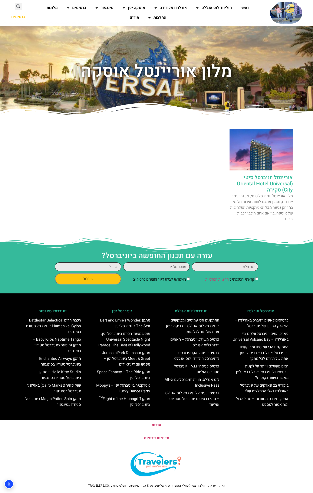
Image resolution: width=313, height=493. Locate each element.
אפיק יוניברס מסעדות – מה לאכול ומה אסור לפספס (262, 401)
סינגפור (107, 8)
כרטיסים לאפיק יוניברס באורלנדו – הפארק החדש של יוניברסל (261, 323)
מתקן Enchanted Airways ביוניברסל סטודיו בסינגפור (60, 361)
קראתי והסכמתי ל (229, 279)
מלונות (52, 8)
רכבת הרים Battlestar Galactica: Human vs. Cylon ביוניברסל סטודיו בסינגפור (53, 326)
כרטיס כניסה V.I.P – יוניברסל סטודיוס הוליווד (196, 369)
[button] (18, 6)
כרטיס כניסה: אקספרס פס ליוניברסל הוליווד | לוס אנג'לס (196, 356)
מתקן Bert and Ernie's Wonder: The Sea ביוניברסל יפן (125, 323)
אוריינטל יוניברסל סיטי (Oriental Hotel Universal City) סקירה (265, 184)
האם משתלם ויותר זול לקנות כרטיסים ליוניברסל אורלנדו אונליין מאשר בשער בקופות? (262, 372)
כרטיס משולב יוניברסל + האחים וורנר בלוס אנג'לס (194, 342)
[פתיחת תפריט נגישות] (9, 484)
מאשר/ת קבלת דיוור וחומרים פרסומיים (159, 279)
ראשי (244, 8)
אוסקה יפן (136, 8)
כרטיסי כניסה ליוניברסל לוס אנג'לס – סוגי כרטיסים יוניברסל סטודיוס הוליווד (192, 398)
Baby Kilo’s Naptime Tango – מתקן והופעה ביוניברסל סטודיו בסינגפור (57, 345)
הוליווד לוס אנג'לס (216, 8)
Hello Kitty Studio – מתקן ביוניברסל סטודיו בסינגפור (60, 375)
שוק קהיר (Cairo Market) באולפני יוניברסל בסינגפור (54, 388)
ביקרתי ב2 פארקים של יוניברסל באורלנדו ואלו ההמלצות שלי (264, 388)
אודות (156, 425)
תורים (134, 17)
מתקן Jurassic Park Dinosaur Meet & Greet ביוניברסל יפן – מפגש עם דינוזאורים (126, 358)
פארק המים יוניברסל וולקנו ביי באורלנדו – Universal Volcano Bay (261, 336)
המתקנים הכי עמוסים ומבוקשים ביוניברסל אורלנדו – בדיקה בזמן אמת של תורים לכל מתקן (264, 353)
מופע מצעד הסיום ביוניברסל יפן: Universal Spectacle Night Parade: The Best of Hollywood (124, 339)
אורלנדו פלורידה (173, 8)
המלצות (160, 17)
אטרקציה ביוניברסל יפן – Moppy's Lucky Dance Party (123, 388)
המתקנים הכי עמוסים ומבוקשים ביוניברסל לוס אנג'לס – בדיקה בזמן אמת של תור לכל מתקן (192, 326)
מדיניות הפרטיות (217, 279)
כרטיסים (79, 8)
